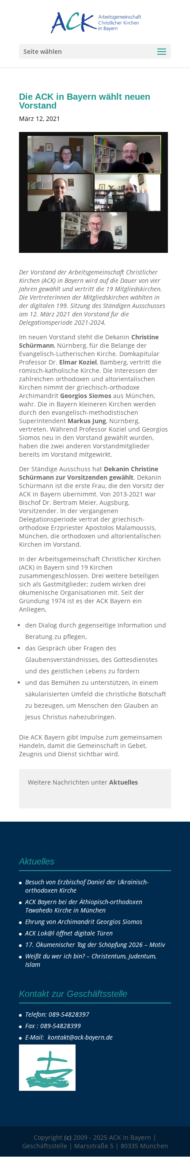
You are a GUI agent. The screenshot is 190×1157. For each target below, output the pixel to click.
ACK (78, 118)
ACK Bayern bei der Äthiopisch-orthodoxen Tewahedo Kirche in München (83, 906)
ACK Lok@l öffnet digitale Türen (69, 933)
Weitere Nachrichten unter (83, 782)
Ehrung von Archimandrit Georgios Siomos (83, 921)
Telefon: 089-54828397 (57, 1014)
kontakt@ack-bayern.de (81, 1037)
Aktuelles (110, 118)
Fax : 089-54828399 (53, 1026)
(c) (68, 1137)
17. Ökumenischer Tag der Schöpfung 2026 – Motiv (95, 944)
